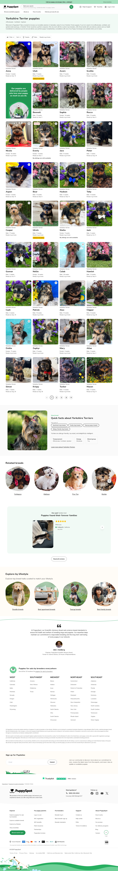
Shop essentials (14, 827)
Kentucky (93, 695)
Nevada (12, 695)
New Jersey (74, 706)
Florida (93, 688)
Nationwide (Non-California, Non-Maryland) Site (78, 853)
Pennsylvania (74, 713)
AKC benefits (38, 822)
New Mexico (34, 685)
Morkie (104, 494)
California (12, 681)
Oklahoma (33, 688)
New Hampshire (75, 702)
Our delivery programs (101, 826)
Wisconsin (53, 720)
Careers (97, 833)
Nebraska (53, 706)
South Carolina (95, 709)
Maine (72, 692)
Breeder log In (59, 815)
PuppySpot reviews (39, 833)
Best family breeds (104, 609)
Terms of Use (13, 853)
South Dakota (54, 716)
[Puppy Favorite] (29, 44)
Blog (96, 829)
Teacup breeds (75, 609)
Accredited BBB (40, 853)
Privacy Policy (23, 853)
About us (26, 12)
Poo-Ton (75, 494)
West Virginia (95, 720)
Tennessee (94, 713)
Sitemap (31, 853)
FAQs (77, 822)
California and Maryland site (55, 853)
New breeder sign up (61, 818)
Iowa (51, 688)
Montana (12, 692)
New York (73, 709)
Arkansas (93, 685)
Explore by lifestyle (15, 824)
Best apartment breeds (46, 609)
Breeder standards (60, 822)
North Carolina (95, 706)
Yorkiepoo (18, 494)
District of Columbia (76, 688)
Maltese (47, 494)
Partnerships (37, 829)
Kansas (52, 692)
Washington (13, 706)
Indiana (52, 685)
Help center (79, 818)
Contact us (79, 815)
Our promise (98, 822)
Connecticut (73, 681)
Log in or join (37, 815)
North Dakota (54, 709)
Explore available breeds (17, 820)
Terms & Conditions (81, 826)
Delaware (73, 685)
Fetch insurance (38, 826)
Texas (32, 692)
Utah (11, 702)
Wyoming (13, 709)
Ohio (51, 713)
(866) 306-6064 (74, 793)
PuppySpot (5, 784)
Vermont (73, 720)
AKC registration (38, 818)
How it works (37, 12)
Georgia (93, 692)
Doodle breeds (17, 609)
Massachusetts (75, 699)
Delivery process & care (52, 12)
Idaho (11, 688)
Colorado (12, 685)
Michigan (52, 695)
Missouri (52, 702)
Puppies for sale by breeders (16, 784)
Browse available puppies (11, 12)
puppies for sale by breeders (44, 671)
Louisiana (93, 699)
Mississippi (94, 702)
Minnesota (53, 699)
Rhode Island (74, 716)
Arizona (32, 681)
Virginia (93, 716)
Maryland (73, 695)
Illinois (52, 681)
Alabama (93, 681)
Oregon (12, 699)
